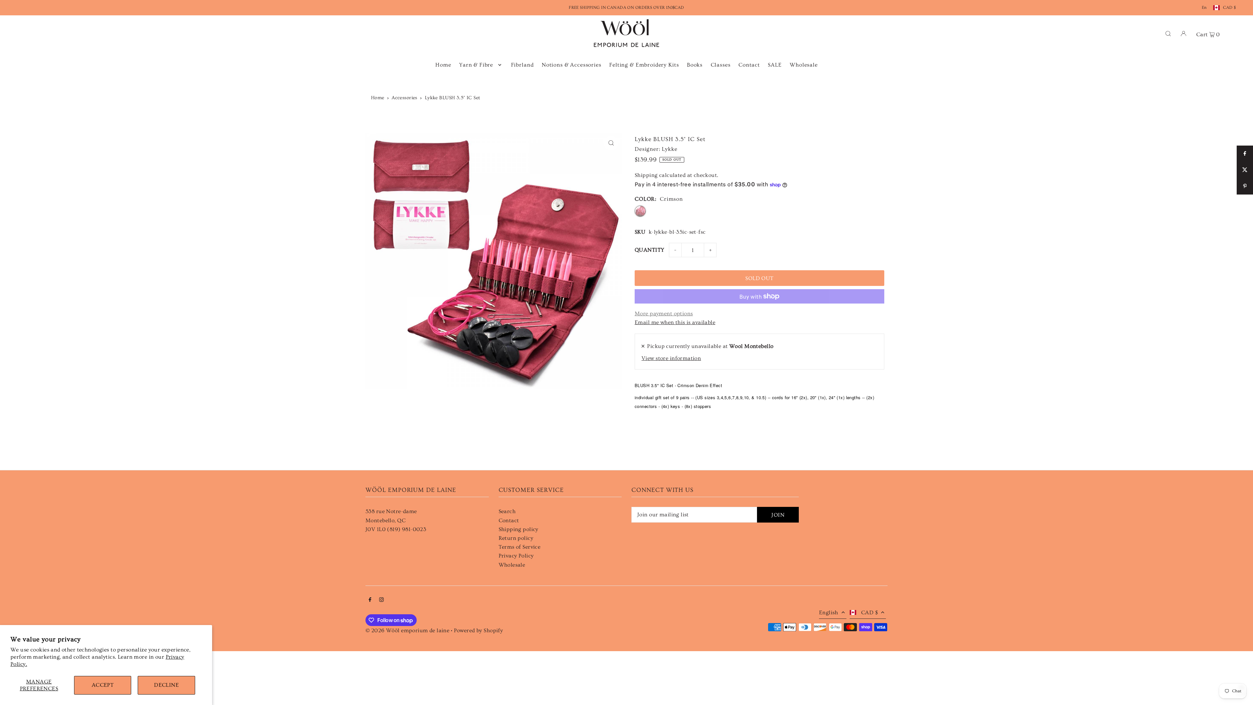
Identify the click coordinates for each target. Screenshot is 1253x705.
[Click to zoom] (611, 143)
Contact (509, 520)
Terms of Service (520, 547)
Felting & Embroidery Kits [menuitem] (644, 65)
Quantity (649, 250)
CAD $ (1229, 7)
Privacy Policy (516, 556)
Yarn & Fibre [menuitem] (476, 65)
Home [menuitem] (443, 65)
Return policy (516, 538)
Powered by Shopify (478, 630)
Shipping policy (518, 529)
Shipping (646, 175)
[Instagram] (381, 600)
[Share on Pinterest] (1245, 186)
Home (377, 98)
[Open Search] (1168, 33)
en (1204, 7)
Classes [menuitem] (721, 65)
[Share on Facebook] (1245, 154)
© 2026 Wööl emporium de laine (407, 630)
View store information (671, 358)
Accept (103, 685)
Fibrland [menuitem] (522, 65)
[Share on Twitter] (1245, 170)
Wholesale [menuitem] (804, 65)
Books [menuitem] (695, 65)
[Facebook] (370, 600)
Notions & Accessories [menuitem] (571, 65)
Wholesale (512, 565)
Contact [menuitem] (749, 65)
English (828, 612)
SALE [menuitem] (774, 65)
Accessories (404, 98)
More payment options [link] (664, 313)
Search (507, 511)
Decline (166, 685)
